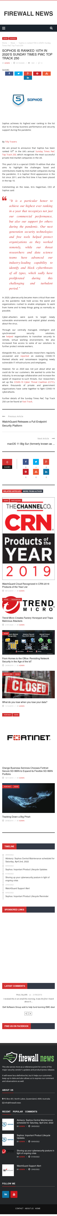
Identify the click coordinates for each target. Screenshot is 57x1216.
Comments (31, 1111)
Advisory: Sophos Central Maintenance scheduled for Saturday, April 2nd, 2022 (35, 1121)
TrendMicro (16, 599)
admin (7, 63)
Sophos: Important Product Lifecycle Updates (33, 1136)
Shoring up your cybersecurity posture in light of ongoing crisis (35, 1152)
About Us (29, 1208)
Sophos (13, 38)
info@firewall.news (13, 1102)
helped (9, 336)
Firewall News (28, 13)
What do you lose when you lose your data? (24, 702)
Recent (6, 1111)
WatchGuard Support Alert (29, 1165)
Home (37, 1208)
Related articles (12, 491)
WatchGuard (16, 501)
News (5, 38)
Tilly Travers (11, 141)
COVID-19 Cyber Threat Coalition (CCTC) (34, 382)
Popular (18, 1111)
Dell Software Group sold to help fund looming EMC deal (28, 1007)
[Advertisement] (28, 947)
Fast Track (27, 401)
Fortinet (7, 715)
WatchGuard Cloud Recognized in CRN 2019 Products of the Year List (25, 585)
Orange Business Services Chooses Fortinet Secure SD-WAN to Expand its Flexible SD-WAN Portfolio (27, 771)
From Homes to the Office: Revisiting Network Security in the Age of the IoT (25, 660)
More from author (32, 491)
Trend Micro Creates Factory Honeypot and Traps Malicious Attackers (27, 619)
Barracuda (8, 674)
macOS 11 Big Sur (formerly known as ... (31, 443)
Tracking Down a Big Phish (16, 816)
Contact (19, 1208)
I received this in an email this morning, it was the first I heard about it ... (28, 1000)
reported (24, 356)
